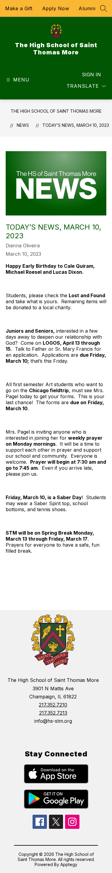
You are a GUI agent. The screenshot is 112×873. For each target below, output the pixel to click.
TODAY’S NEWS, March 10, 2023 (75, 125)
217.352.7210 (53, 705)
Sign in (91, 75)
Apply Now (55, 8)
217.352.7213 (53, 713)
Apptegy (68, 864)
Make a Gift (19, 8)
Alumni (87, 8)
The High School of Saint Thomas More (56, 111)
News (23, 125)
